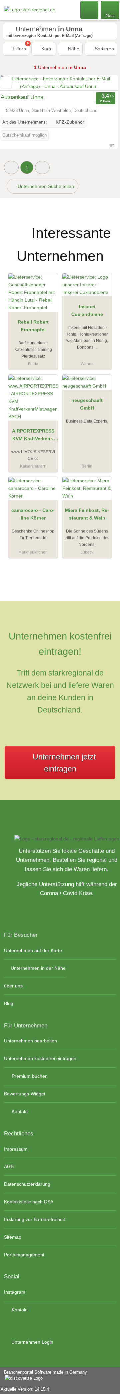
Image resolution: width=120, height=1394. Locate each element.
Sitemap (12, 1237)
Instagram (14, 1292)
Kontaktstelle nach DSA (28, 1201)
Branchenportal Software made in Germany (43, 1376)
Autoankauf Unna (22, 97)
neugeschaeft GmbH (87, 404)
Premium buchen (29, 1076)
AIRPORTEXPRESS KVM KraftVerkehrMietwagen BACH (33, 436)
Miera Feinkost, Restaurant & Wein (87, 514)
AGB (9, 1166)
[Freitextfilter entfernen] (90, 10)
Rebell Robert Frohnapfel (33, 325)
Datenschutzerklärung (27, 1184)
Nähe (73, 48)
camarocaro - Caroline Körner (33, 514)
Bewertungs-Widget (24, 1093)
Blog (8, 1003)
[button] (11, 167)
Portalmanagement (24, 1254)
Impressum (16, 1149)
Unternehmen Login (31, 1342)
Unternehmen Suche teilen (45, 186)
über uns (13, 985)
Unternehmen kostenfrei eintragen (40, 1058)
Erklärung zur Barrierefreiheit (34, 1219)
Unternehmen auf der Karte (33, 950)
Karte (46, 48)
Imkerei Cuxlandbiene (87, 310)
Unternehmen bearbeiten (30, 1040)
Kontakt (19, 1111)
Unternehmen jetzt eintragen (64, 762)
